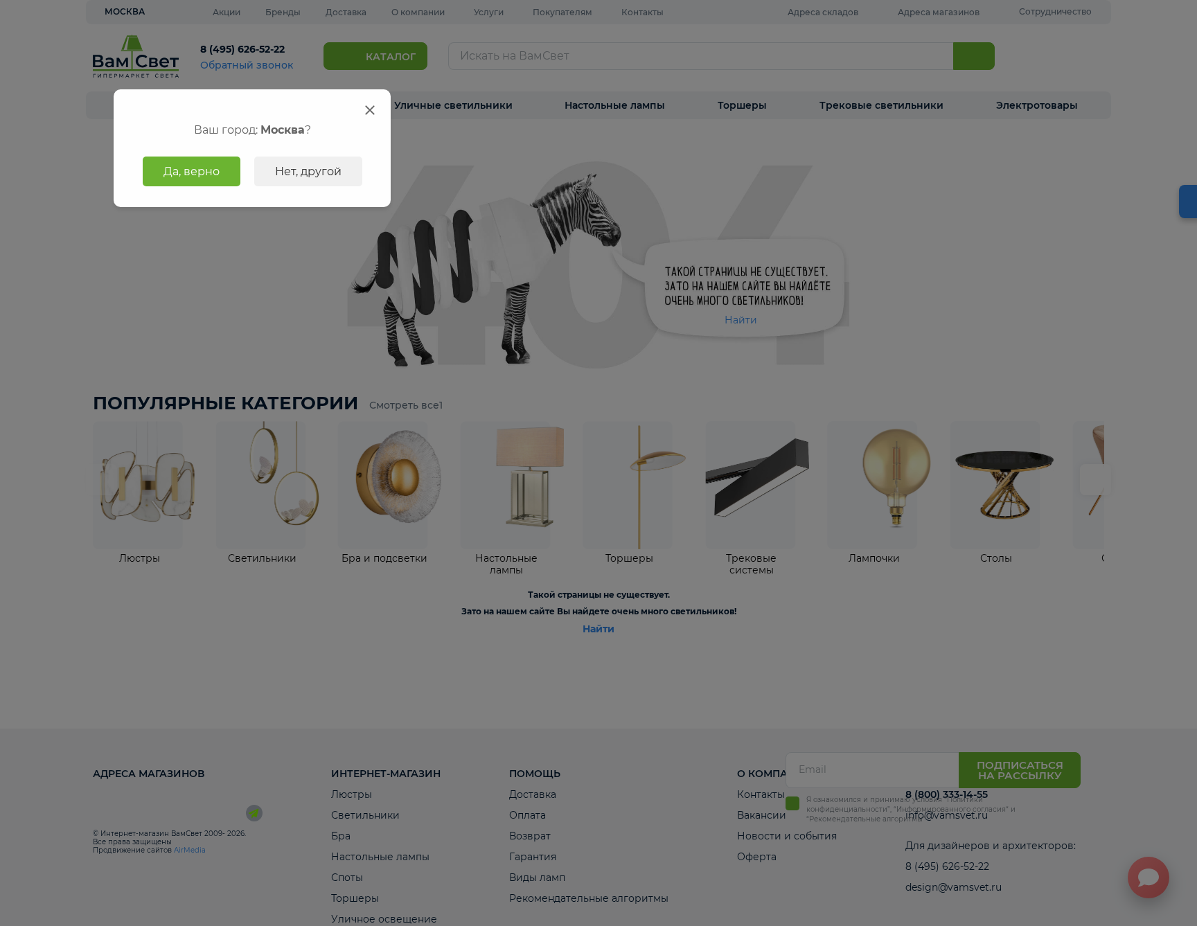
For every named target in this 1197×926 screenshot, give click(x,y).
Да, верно (191, 171)
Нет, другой (308, 171)
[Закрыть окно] (370, 110)
